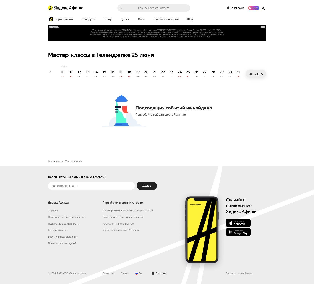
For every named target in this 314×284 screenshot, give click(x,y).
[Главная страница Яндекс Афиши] (50, 8)
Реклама (124, 273)
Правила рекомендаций (62, 243)
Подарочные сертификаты (63, 223)
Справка (53, 210)
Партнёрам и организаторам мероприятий (127, 210)
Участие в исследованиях (63, 236)
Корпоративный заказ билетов (120, 230)
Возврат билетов (58, 230)
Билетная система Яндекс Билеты (122, 217)
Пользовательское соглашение (66, 217)
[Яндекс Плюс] (253, 8)
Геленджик (54, 161)
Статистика (108, 273)
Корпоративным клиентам (118, 223)
